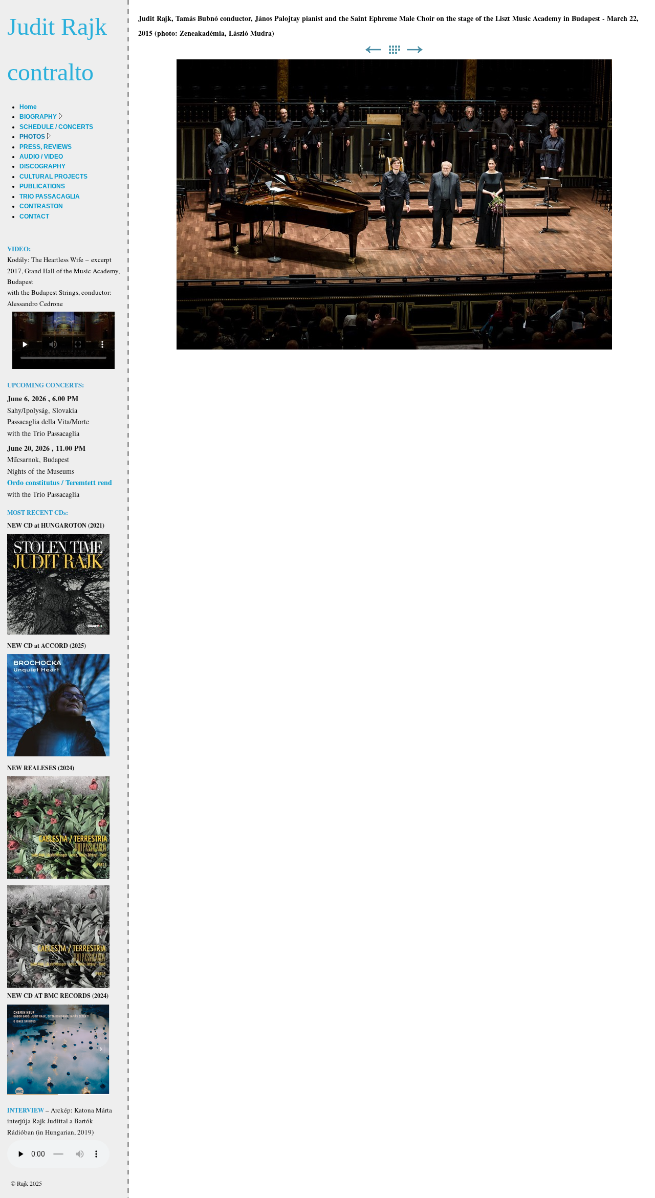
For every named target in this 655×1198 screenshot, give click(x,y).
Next (415, 50)
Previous (373, 50)
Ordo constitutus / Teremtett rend (59, 482)
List (394, 50)
